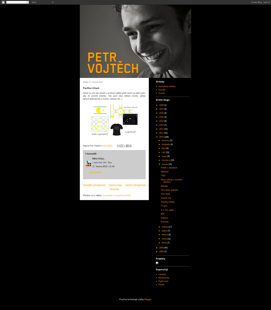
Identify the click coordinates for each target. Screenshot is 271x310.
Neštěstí (165, 171)
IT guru (164, 206)
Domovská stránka (166, 86)
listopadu (166, 144)
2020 (161, 105)
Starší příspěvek (135, 185)
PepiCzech (163, 281)
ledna (164, 242)
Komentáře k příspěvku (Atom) (117, 195)
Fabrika (164, 218)
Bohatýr (164, 186)
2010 (161, 137)
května (165, 227)
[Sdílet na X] (124, 145)
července (166, 160)
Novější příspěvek (94, 185)
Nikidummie (163, 278)
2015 (161, 117)
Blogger (147, 299)
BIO (163, 214)
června (165, 164)
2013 (161, 125)
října (164, 148)
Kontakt (161, 90)
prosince (166, 140)
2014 (161, 121)
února (164, 239)
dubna (165, 231)
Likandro (162, 274)
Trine (163, 175)
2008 (161, 251)
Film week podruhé (169, 190)
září (164, 152)
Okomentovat (95, 172)
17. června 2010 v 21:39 (103, 166)
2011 (161, 133)
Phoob (161, 285)
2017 (161, 109)
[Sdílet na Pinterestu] (130, 145)
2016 (161, 113)
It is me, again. (168, 210)
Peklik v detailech (169, 168)
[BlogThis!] (121, 145)
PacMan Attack (168, 202)
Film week (165, 194)
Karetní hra (166, 198)
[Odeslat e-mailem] (118, 145)
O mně (161, 93)
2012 (161, 129)
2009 (161, 247)
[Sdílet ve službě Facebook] (127, 145)
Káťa (94, 158)
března (165, 234)
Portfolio (164, 222)
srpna (164, 156)
